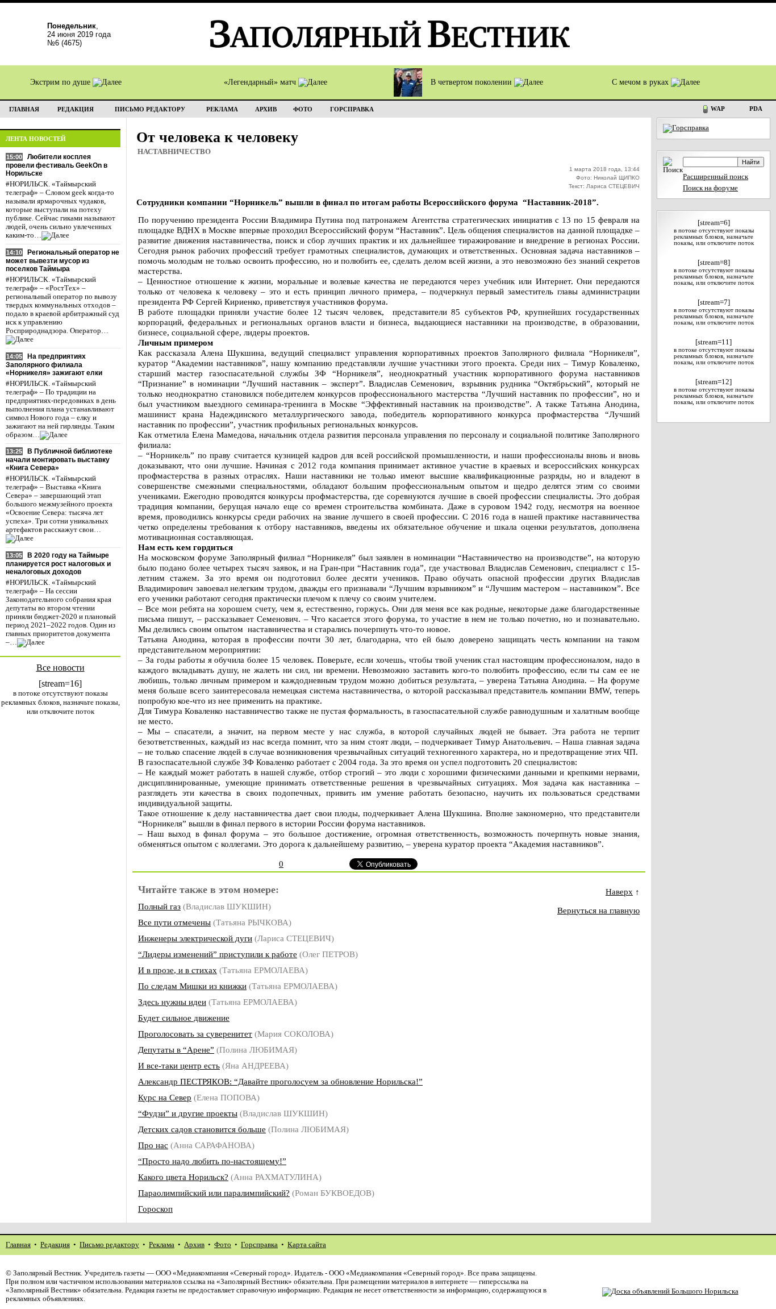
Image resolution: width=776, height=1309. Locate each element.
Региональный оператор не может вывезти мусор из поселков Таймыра (62, 260)
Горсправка (259, 1245)
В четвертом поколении (472, 82)
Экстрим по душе (61, 82)
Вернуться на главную (598, 910)
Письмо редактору (109, 1245)
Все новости (60, 667)
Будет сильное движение (184, 1018)
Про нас (153, 1145)
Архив (194, 1245)
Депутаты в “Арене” (176, 1049)
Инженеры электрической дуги (195, 938)
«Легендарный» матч (261, 82)
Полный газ (159, 906)
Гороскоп (155, 1209)
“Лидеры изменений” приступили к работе (217, 954)
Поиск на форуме (710, 188)
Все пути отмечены (174, 922)
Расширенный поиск (715, 177)
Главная (18, 1245)
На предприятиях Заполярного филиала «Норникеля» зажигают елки (54, 364)
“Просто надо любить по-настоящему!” (212, 1161)
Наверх (619, 891)
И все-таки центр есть (179, 1065)
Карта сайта (306, 1245)
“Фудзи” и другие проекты (187, 1113)
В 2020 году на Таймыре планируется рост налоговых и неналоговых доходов (58, 563)
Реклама (161, 1245)
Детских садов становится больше (202, 1129)
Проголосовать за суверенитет (195, 1033)
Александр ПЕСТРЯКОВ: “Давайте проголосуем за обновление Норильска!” (280, 1081)
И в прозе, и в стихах (177, 970)
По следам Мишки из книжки (192, 986)
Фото (222, 1245)
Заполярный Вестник (47, 1273)
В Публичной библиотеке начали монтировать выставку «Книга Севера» (59, 459)
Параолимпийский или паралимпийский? (214, 1193)
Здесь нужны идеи (172, 1002)
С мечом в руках (641, 82)
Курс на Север (164, 1097)
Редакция (55, 1245)
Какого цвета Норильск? (183, 1177)
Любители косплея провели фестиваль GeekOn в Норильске (56, 165)
